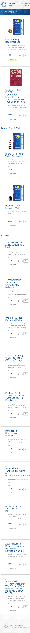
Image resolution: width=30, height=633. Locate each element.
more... (9, 52)
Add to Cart (13, 59)
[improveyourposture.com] (6, 627)
